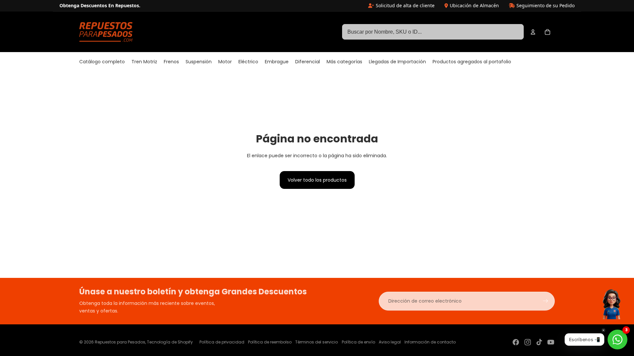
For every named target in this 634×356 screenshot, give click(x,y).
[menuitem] (102, 62)
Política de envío (358, 342)
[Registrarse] (545, 301)
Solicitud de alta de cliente (405, 5)
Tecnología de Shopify (170, 342)
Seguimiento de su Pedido (545, 5)
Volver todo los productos (317, 180)
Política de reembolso (270, 342)
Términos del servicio (316, 342)
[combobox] (433, 32)
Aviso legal (390, 342)
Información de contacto (430, 342)
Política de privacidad (221, 342)
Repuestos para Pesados (120, 342)
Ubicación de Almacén (474, 5)
